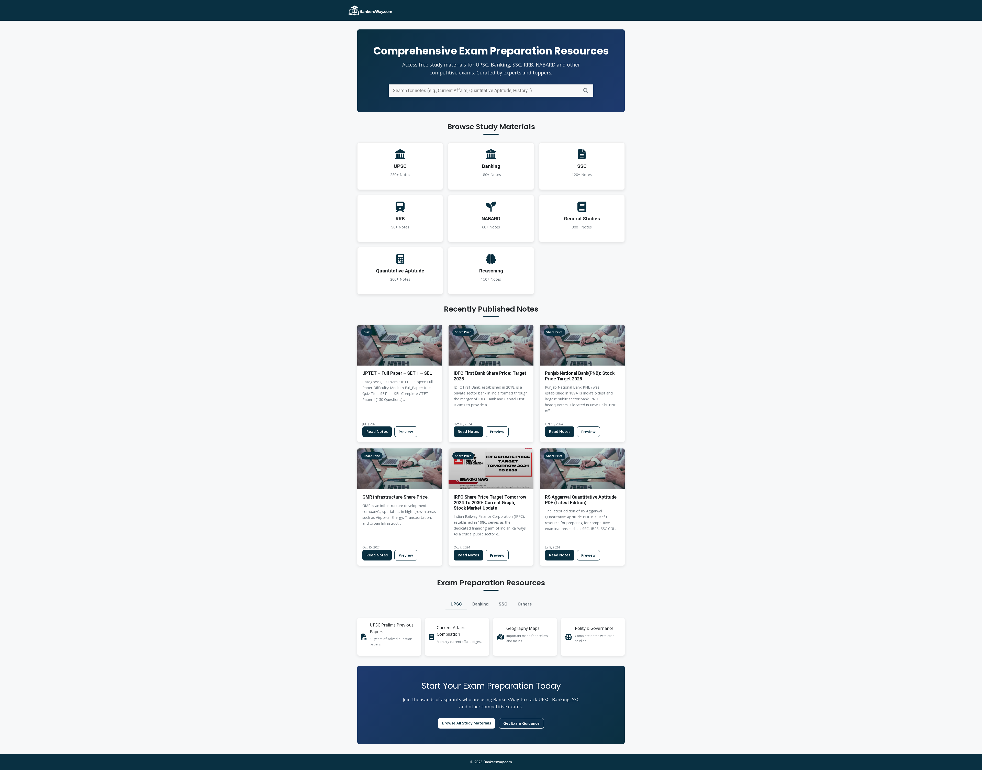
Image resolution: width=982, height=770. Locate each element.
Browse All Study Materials (466, 723)
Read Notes (377, 431)
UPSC (456, 604)
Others (525, 604)
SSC (503, 604)
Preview (406, 431)
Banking (480, 604)
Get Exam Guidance (521, 723)
